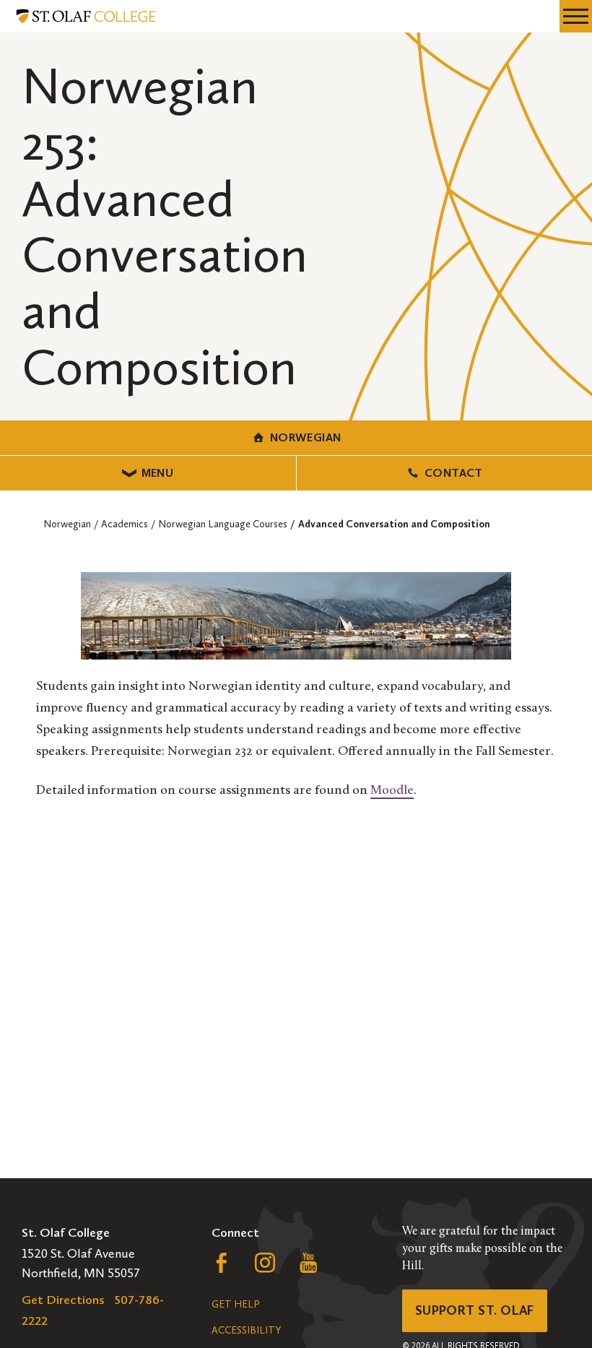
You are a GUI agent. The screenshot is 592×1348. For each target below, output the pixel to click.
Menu (158, 473)
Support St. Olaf (474, 1310)
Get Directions (63, 1300)
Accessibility (246, 1330)
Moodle (392, 791)
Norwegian (305, 437)
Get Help (235, 1304)
